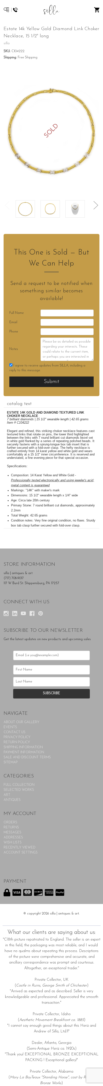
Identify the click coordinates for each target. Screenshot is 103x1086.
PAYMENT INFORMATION (24, 752)
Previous (7, 205)
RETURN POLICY (17, 742)
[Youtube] (23, 613)
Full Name (16, 313)
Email (13, 322)
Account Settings (21, 852)
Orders (10, 822)
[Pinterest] (40, 613)
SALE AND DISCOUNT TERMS (27, 757)
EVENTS (10, 727)
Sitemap (11, 762)
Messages (12, 832)
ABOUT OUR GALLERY (21, 722)
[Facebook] (31, 613)
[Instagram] (6, 613)
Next (96, 205)
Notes (13, 349)
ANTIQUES (12, 800)
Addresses (13, 837)
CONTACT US (14, 732)
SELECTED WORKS (19, 790)
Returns (11, 827)
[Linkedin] (14, 613)
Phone (13, 331)
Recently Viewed (19, 847)
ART (7, 795)
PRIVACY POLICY (17, 737)
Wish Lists (13, 842)
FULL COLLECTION (19, 785)
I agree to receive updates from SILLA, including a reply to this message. (47, 368)
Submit (51, 381)
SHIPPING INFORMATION (23, 747)
